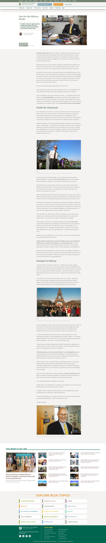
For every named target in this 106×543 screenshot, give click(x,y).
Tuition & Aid (37, 8)
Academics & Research (23, 43)
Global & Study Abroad (51, 511)
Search (74, 1)
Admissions (29, 8)
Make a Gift (56, 1)
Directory (35, 1)
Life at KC (45, 8)
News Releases (72, 516)
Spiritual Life (48, 522)
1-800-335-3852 (68, 4)
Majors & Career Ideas (51, 516)
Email (26, 1)
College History (49, 506)
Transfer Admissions (48, 531)
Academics (21, 8)
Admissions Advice (50, 501)
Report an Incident (62, 531)
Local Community (26, 516)
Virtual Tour (46, 534)
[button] (39, 158)
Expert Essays (71, 506)
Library (45, 1)
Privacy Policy (70, 541)
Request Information (62, 534)
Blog (63, 8)
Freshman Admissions (48, 529)
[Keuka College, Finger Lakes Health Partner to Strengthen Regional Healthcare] (42, 455)
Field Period (58, 8)
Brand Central (47, 538)
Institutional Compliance (63, 529)
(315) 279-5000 (22, 533)
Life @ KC (21, 45)
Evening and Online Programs (50, 533)
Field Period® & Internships (29, 511)
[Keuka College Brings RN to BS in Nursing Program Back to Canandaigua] (74, 455)
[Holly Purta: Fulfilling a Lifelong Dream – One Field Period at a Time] (42, 462)
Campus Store (64, 1)
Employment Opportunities (49, 536)
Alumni (50, 1)
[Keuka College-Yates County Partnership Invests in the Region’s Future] (74, 483)
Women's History (72, 522)
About (40, 1)
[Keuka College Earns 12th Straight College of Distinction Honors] (42, 483)
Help (69, 1)
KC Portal (21, 1)
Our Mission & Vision (62, 538)
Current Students (61, 536)
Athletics (52, 8)
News (30, 1)
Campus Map (61, 533)
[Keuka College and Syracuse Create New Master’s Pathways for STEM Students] (74, 469)
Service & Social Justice (28, 522)
